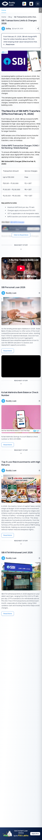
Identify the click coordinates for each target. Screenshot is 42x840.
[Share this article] (38, 28)
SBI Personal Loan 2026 (13, 287)
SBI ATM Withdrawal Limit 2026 (17, 552)
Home (3, 10)
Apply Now (35, 834)
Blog (10, 17)
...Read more (9, 44)
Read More (7, 351)
